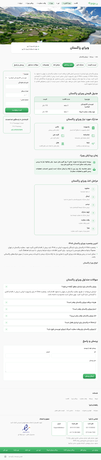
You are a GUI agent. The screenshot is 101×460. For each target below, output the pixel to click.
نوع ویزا (25, 74)
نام (95, 352)
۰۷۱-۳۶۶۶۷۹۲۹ (16, 130)
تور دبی (38, 450)
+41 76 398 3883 (74, 432)
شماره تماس (24, 100)
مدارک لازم (80, 65)
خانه (96, 57)
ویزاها (91, 57)
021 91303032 (90, 428)
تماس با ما (70, 411)
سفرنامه (96, 411)
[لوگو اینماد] (26, 428)
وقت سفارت (83, 399)
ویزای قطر (83, 450)
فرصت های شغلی (59, 411)
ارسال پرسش (89, 376)
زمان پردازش (68, 65)
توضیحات (46, 65)
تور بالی (5, 450)
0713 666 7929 (90, 432)
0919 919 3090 (74, 428)
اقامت (76, 3)
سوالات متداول (33, 65)
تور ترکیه (16, 450)
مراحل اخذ (56, 65)
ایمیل (48, 352)
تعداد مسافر (24, 91)
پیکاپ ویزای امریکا (52, 450)
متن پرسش (92, 360)
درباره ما (77, 411)
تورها (96, 399)
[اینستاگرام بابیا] (5, 456)
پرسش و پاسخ (19, 65)
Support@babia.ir (59, 428)
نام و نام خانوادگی (23, 83)
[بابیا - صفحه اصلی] (93, 3)
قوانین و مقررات (86, 411)
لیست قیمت (92, 65)
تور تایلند (27, 450)
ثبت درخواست (17, 110)
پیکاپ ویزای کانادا (69, 450)
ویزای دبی (95, 450)
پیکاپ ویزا (74, 399)
